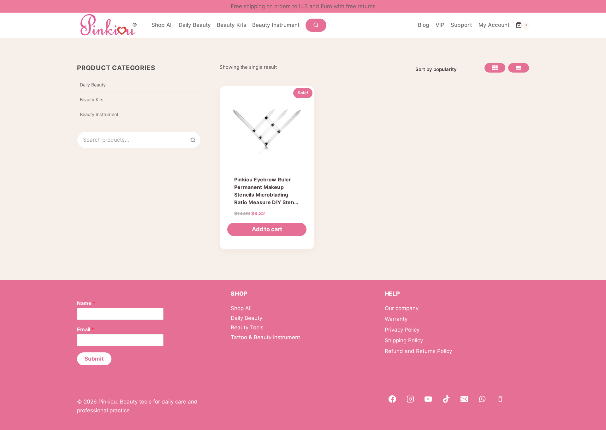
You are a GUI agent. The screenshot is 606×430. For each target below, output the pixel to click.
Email (85, 329)
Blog (423, 25)
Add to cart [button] (267, 229)
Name (86, 303)
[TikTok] (446, 399)
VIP (440, 25)
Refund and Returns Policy (418, 351)
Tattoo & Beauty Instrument (265, 337)
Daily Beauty (195, 25)
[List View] (518, 68)
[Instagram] (410, 399)
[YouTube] (428, 399)
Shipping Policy (404, 340)
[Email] (464, 399)
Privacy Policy (402, 330)
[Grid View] (494, 68)
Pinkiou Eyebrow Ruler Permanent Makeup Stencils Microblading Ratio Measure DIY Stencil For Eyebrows (267, 194)
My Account (493, 25)
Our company (402, 308)
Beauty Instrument (276, 25)
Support (461, 25)
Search (197, 140)
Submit (94, 359)
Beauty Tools (247, 327)
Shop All (162, 25)
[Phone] (500, 399)
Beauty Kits (231, 25)
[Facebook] (392, 399)
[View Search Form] (316, 25)
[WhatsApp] (482, 399)
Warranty (396, 319)
